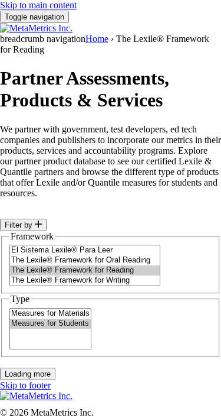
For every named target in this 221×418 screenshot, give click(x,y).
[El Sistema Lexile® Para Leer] (85, 250)
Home (96, 39)
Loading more (28, 374)
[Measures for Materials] (50, 314)
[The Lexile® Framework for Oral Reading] (85, 260)
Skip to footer (25, 385)
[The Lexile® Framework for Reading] (85, 270)
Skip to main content (38, 5)
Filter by (20, 225)
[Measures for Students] (50, 324)
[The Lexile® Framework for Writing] (85, 281)
